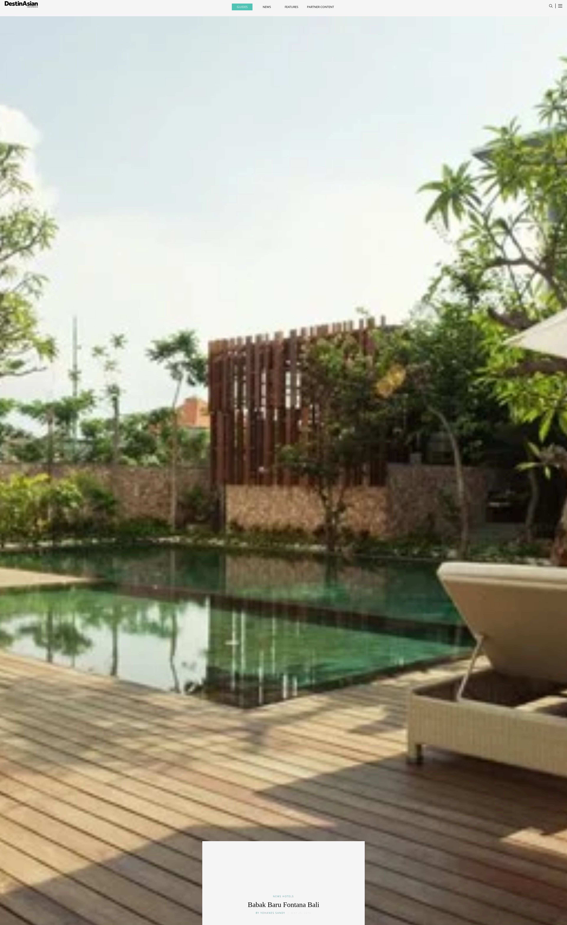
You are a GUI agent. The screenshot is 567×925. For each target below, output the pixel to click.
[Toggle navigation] (551, 6)
